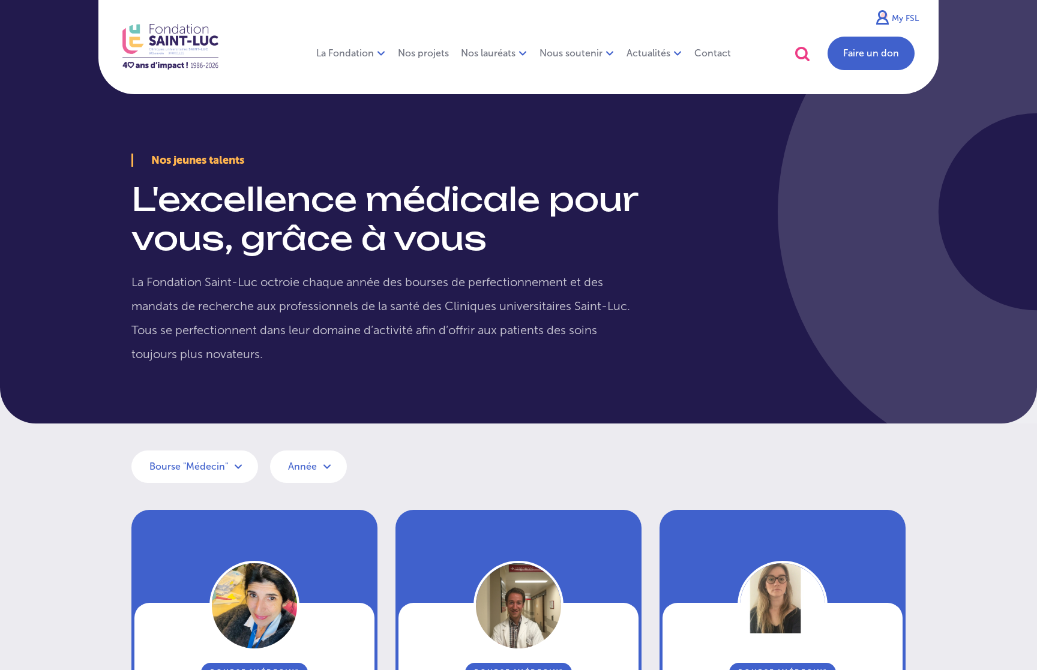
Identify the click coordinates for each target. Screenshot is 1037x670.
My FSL (905, 18)
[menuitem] (423, 53)
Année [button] (303, 466)
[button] (802, 53)
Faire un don (871, 53)
